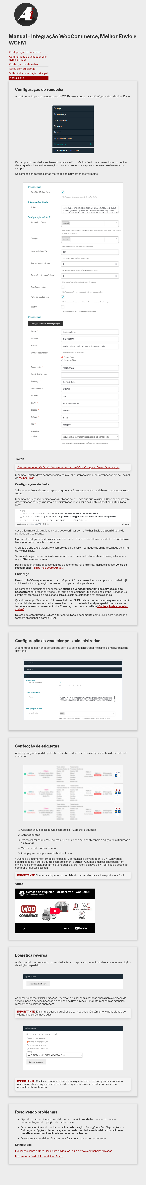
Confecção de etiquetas (23, 64)
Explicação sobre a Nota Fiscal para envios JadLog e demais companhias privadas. (64, 1150)
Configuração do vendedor (25, 52)
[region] (73, 515)
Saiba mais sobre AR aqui (49, 567)
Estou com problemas (22, 68)
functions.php (23, 524)
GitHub (46, 524)
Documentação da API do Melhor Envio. (39, 1156)
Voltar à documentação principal (28, 73)
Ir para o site (16, 77)
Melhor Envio (26, 477)
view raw (125, 524)
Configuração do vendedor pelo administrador (28, 58)
